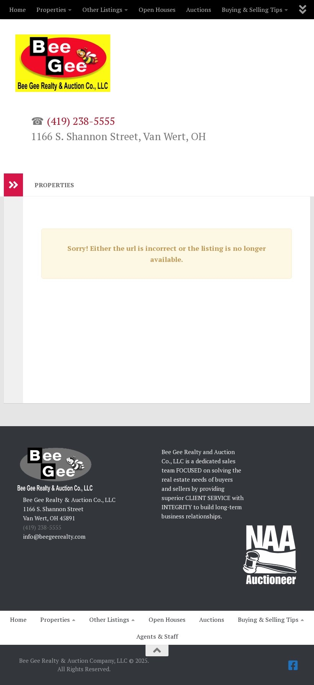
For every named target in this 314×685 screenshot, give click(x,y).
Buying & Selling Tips (252, 9)
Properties (51, 9)
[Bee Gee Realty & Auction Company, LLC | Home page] (62, 63)
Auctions (198, 9)
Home (17, 9)
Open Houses (157, 9)
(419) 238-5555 (81, 121)
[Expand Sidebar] (13, 184)
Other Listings (102, 9)
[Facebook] (293, 665)
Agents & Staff (157, 636)
